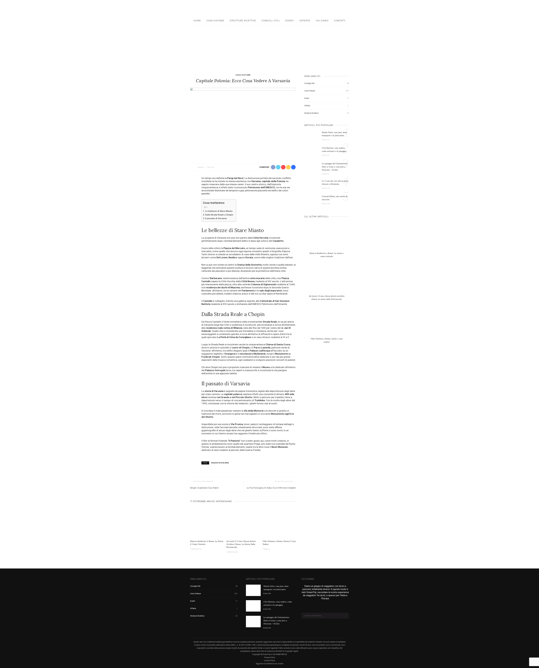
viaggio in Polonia (220, 463)
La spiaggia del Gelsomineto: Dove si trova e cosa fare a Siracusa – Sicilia (335, 166)
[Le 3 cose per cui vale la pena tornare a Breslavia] (311, 184)
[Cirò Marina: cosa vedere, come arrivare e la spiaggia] (311, 151)
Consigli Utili (271, 20)
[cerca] (522, 8)
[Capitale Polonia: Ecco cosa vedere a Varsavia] (243, 122)
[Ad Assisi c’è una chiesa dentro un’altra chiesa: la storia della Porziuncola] (243, 522)
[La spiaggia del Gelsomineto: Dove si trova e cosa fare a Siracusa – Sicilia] (311, 167)
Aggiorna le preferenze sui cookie (269, 664)
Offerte (305, 20)
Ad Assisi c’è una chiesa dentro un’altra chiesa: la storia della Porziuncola (241, 544)
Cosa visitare (215, 20)
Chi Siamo (322, 20)
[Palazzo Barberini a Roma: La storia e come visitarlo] (207, 522)
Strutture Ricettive (243, 20)
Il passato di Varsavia (216, 218)
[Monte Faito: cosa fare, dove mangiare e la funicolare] (311, 136)
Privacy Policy (269, 657)
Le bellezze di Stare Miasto (218, 211)
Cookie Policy (269, 660)
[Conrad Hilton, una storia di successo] (311, 198)
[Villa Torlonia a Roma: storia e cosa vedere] (279, 522)
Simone (200, 167)
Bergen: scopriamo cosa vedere (204, 488)
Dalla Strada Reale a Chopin (219, 214)
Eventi (289, 20)
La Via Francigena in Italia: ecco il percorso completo (271, 488)
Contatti (339, 20)
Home (197, 20)
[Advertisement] (269, 46)
